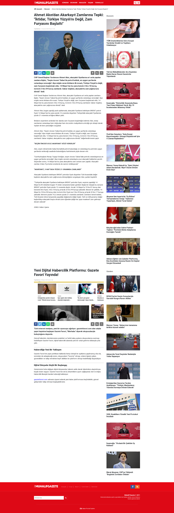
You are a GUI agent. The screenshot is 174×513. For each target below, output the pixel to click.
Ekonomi (73, 3)
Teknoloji (99, 3)
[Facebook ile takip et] (132, 487)
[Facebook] (36, 73)
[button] (92, 73)
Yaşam (90, 3)
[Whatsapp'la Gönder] (48, 73)
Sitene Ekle (94, 486)
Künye (70, 486)
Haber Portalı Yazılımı (88, 508)
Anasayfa (63, 486)
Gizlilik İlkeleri (85, 486)
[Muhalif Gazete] (46, 2)
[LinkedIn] (44, 73)
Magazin (82, 3)
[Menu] (138, 3)
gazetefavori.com (40, 379)
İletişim (77, 486)
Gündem (65, 3)
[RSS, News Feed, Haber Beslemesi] (137, 487)
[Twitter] (40, 73)
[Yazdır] (52, 73)
